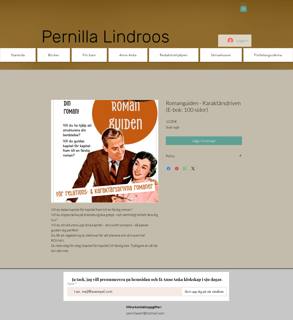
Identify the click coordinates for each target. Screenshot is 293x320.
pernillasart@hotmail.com (145, 313)
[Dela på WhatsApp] (184, 169)
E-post (71, 284)
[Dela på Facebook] (168, 169)
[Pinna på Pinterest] (176, 169)
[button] (243, 7)
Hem (54, 85)
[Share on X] (193, 169)
